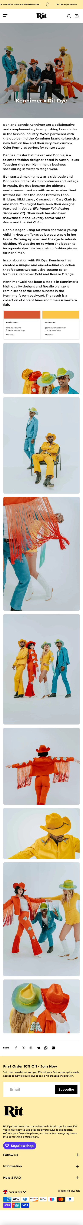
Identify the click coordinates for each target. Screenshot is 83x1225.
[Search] (69, 16)
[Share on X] (23, 1048)
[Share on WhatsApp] (46, 1048)
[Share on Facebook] (16, 1048)
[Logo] (42, 16)
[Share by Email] (53, 1048)
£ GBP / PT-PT (15, 1192)
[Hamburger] (5, 16)
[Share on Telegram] (38, 1048)
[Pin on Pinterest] (31, 1048)
